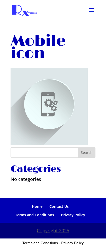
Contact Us (59, 206)
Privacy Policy (73, 214)
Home (37, 206)
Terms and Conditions (34, 214)
